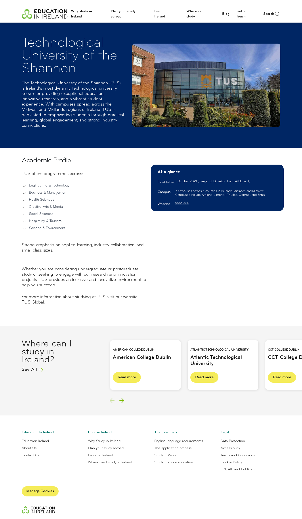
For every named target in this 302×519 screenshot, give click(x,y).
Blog (225, 14)
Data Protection (233, 441)
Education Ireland (35, 441)
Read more (127, 377)
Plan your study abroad (106, 448)
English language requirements (178, 441)
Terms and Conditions (238, 455)
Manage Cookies (40, 491)
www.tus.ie (182, 203)
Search (268, 14)
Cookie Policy (231, 462)
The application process (172, 448)
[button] (122, 400)
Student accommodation (173, 462)
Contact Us (30, 455)
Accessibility (230, 448)
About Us (29, 448)
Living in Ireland (100, 455)
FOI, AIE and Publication (239, 469)
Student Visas (165, 455)
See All (30, 369)
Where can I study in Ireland (110, 462)
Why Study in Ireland (104, 441)
